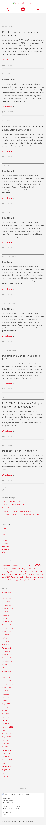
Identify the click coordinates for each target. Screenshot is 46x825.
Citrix (30, 566)
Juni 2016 (5, 694)
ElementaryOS (22, 569)
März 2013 (5, 717)
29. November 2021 (9, 26)
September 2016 (7, 684)
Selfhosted (36, 574)
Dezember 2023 (7, 605)
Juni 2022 (5, 635)
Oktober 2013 (6, 701)
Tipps (34, 577)
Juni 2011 (5, 776)
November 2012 (7, 727)
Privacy (4, 574)
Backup (16, 566)
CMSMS (37, 565)
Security (4, 540)
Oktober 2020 (6, 671)
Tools (38, 577)
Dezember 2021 (7, 651)
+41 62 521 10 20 (14, 806)
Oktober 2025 (6, 592)
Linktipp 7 (8, 262)
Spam (17, 577)
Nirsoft (35, 572)
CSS (4, 568)
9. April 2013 (7, 165)
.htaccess (6, 566)
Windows (5, 552)
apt (11, 566)
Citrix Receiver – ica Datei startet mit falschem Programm (21, 514)
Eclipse (14, 569)
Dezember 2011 (7, 756)
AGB (4, 815)
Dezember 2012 (7, 724)
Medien (27, 572)
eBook (8, 569)
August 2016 (6, 687)
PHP (3, 537)
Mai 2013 (5, 710)
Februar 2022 (6, 648)
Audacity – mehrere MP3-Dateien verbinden (16, 511)
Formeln (38, 569)
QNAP (9, 574)
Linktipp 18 (9, 79)
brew (27, 566)
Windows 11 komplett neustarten (13, 505)
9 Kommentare (9, 65)
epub (28, 569)
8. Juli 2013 (6, 121)
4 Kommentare (9, 480)
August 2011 (6, 770)
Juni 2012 (5, 743)
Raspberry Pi (16, 574)
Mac (3, 534)
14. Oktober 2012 (8, 212)
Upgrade (18, 580)
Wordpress (39, 580)
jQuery (10, 571)
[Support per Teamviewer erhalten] (23, 9)
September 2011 (7, 766)
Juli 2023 (5, 612)
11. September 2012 (9, 256)
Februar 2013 (6, 720)
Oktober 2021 (6, 658)
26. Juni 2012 (7, 445)
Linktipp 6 (8, 309)
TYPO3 (7, 579)
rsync (22, 574)
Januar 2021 (6, 668)
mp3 (31, 572)
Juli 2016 (5, 691)
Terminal (30, 577)
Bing (24, 566)
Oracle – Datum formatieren (11, 508)
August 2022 (6, 631)
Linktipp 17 (9, 171)
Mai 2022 (5, 638)
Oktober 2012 (6, 730)
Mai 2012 (5, 747)
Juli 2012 (5, 740)
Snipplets (5, 543)
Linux (4, 531)
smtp (13, 577)
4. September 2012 (9, 303)
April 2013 (5, 714)
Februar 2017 (6, 674)
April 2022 (5, 641)
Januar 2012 (6, 753)
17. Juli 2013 (7, 74)
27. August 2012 (8, 397)
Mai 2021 (5, 664)
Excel (32, 568)
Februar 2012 (6, 750)
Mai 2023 (5, 618)
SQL (21, 577)
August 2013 (6, 704)
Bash (20, 566)
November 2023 (7, 608)
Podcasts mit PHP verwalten (19, 450)
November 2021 (7, 654)
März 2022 (5, 645)
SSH (25, 577)
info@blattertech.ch (14, 809)
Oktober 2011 (6, 763)
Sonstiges (5, 546)
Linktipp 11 (9, 218)
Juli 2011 (5, 773)
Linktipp (4, 528)
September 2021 (7, 661)
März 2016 (5, 697)
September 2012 (7, 733)
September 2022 (7, 628)
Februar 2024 (6, 598)
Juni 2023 (5, 615)
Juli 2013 (5, 707)
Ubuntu (13, 580)
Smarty (8, 576)
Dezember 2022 (7, 622)
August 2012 (6, 737)
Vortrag (22, 580)
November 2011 (7, 760)
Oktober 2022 (6, 625)
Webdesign (6, 549)
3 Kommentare (9, 436)
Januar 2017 (6, 677)
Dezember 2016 (7, 681)
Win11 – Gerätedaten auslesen (12, 501)
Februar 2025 (6, 595)
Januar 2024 (6, 602)
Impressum (7, 812)
